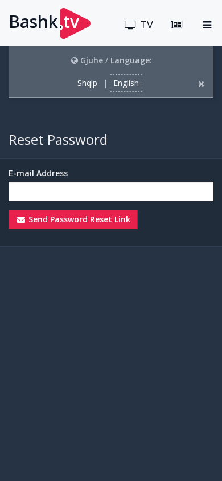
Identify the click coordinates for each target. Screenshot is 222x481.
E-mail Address (38, 173)
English (126, 83)
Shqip (87, 83)
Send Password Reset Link (78, 219)
